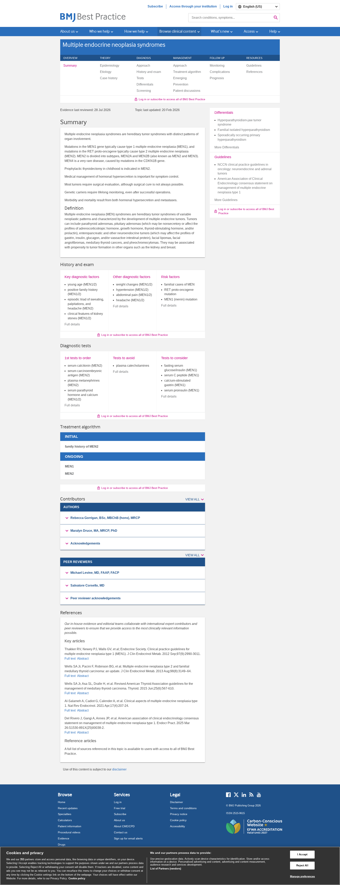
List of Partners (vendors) (165, 868)
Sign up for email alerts (128, 838)
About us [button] (67, 31)
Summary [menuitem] (70, 65)
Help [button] (273, 31)
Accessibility (177, 826)
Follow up (219, 58)
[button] (195, 500)
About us (119, 820)
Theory (107, 58)
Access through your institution (193, 6)
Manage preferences (302, 876)
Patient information (69, 826)
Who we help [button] (99, 31)
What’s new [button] (220, 31)
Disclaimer (176, 802)
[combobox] (230, 17)
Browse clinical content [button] (177, 31)
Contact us (120, 832)
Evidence (63, 838)
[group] (132, 518)
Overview (72, 58)
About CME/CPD (124, 826)
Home (61, 802)
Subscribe (155, 6)
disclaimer (119, 769)
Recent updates (68, 808)
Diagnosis (146, 58)
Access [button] (249, 31)
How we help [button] (134, 31)
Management (184, 58)
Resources (256, 58)
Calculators (65, 820)
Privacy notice (178, 814)
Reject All (302, 865)
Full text (70, 658)
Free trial (119, 808)
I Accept (302, 854)
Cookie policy (178, 820)
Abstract (82, 658)
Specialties (64, 814)
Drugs (61, 844)
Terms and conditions (183, 808)
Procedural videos (69, 832)
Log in (228, 6)
